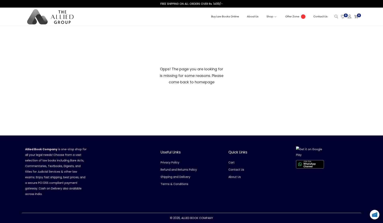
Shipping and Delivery (175, 177)
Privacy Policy (170, 162)
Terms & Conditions (174, 184)
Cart (231, 162)
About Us (234, 177)
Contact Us (236, 170)
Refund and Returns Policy (179, 170)
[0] (343, 16)
